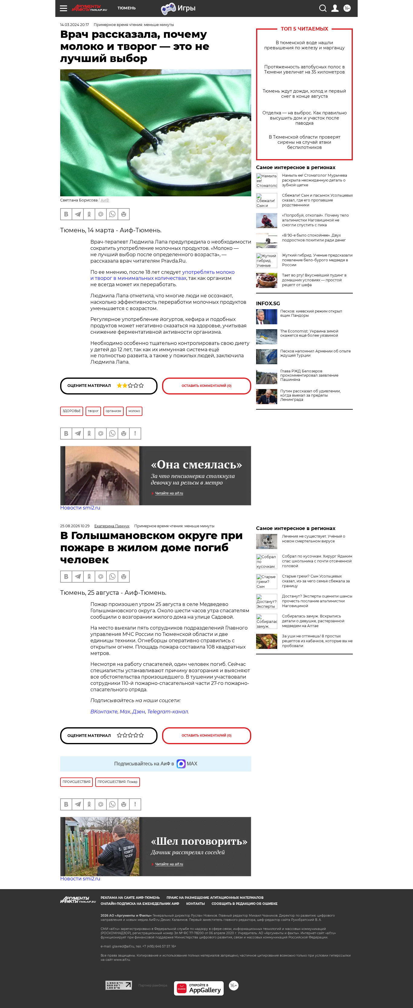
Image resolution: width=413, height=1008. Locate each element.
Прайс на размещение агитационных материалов (215, 898)
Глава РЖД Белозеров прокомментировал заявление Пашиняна (309, 375)
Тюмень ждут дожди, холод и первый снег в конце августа (304, 94)
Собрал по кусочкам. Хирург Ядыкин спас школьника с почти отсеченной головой (317, 561)
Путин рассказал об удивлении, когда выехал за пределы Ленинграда (310, 395)
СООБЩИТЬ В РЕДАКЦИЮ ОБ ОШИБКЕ (245, 904)
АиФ (105, 200)
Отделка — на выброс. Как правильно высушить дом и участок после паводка (304, 118)
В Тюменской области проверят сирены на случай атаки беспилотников (304, 142)
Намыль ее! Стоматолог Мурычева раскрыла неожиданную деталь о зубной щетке (314, 180)
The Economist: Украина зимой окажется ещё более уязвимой (309, 333)
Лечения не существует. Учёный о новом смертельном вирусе (313, 538)
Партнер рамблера (152, 985)
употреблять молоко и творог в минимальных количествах (162, 275)
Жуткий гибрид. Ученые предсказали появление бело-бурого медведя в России (317, 260)
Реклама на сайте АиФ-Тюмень (130, 898)
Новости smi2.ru (80, 508)
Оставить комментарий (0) (207, 386)
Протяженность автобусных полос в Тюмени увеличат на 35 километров (304, 69)
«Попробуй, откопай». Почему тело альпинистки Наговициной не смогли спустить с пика (315, 220)
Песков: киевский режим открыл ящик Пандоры (311, 313)
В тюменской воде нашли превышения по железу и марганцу (304, 45)
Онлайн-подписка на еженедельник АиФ (140, 904)
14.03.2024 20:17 (74, 24)
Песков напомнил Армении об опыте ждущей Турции (315, 353)
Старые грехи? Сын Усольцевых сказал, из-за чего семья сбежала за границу (316, 581)
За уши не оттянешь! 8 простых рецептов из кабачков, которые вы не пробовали (317, 641)
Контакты (195, 904)
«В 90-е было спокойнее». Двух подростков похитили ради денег (314, 237)
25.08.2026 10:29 (74, 526)
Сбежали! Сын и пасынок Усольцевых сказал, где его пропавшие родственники (317, 200)
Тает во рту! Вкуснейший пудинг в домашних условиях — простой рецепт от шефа (314, 280)
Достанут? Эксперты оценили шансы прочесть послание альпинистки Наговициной (317, 601)
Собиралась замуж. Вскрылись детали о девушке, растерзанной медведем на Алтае (313, 621)
